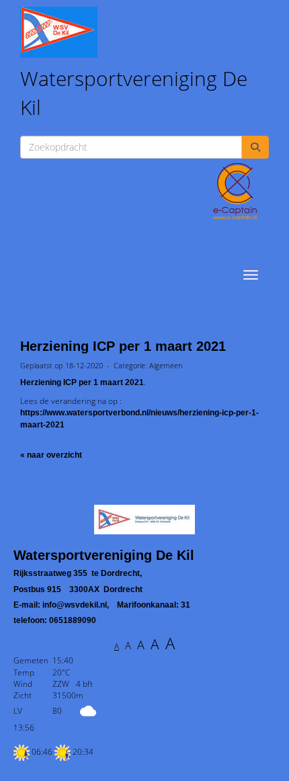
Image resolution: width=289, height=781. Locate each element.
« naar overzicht (51, 455)
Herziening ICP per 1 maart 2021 (123, 346)
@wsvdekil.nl (74, 605)
